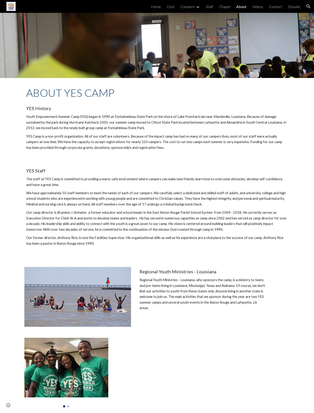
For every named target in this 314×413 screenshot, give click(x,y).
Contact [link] (275, 6)
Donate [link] (294, 6)
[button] (308, 6)
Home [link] (156, 6)
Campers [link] (187, 6)
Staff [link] (209, 6)
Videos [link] (257, 6)
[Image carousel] (66, 372)
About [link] (241, 6)
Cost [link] (170, 6)
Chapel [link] (224, 6)
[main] (157, 92)
